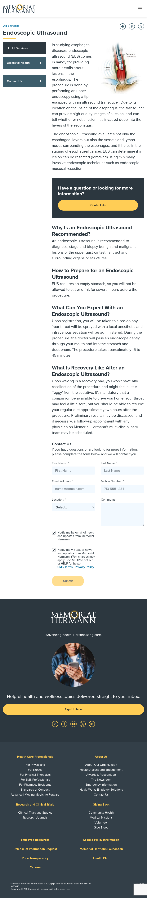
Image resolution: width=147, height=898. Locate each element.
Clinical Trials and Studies (35, 812)
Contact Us (98, 205)
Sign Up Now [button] (73, 709)
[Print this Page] (123, 26)
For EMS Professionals (35, 779)
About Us (101, 757)
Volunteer (101, 822)
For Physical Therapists (35, 774)
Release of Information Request (35, 849)
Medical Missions (101, 817)
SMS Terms (65, 567)
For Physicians (35, 764)
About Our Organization (101, 764)
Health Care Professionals (35, 757)
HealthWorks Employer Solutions (101, 789)
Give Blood (101, 827)
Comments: (108, 499)
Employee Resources (35, 840)
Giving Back (101, 804)
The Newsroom (101, 779)
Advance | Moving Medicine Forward (35, 794)
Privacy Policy (84, 567)
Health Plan (101, 858)
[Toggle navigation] (139, 8)
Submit (68, 581)
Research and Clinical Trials (35, 804)
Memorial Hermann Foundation (101, 849)
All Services (11, 26)
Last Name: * (109, 463)
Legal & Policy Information (101, 840)
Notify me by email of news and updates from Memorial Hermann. (75, 536)
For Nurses (35, 769)
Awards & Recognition (101, 774)
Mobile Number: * (112, 481)
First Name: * (60, 463)
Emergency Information (101, 784)
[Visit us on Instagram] (92, 724)
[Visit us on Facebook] (64, 724)
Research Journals (35, 817)
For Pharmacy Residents (35, 784)
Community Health (101, 812)
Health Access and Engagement (101, 769)
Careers (35, 867)
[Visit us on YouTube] (73, 724)
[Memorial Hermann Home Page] (19, 8)
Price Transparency (35, 858)
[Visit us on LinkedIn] (55, 724)
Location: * (59, 499)
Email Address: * (62, 481)
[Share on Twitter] (141, 26)
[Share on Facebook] (132, 26)
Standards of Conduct (35, 789)
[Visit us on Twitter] (83, 724)
